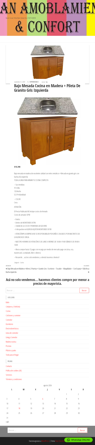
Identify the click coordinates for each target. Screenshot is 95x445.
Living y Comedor (11, 337)
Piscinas (8, 346)
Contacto (9, 366)
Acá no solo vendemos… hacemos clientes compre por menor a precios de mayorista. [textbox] (47, 281)
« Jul (7, 421)
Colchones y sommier (13, 315)
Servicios (9, 374)
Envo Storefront (60, 441)
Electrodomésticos (12, 328)
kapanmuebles (34, 82)
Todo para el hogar (12, 354)
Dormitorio (9, 324)
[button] (78, 440)
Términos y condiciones (14, 379)
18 (19, 408)
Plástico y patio (11, 350)
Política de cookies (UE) (14, 370)
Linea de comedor (12, 332)
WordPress (45, 441)
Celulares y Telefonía (13, 306)
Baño (7, 302)
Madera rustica (11, 341)
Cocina (22, 262)
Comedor (9, 319)
